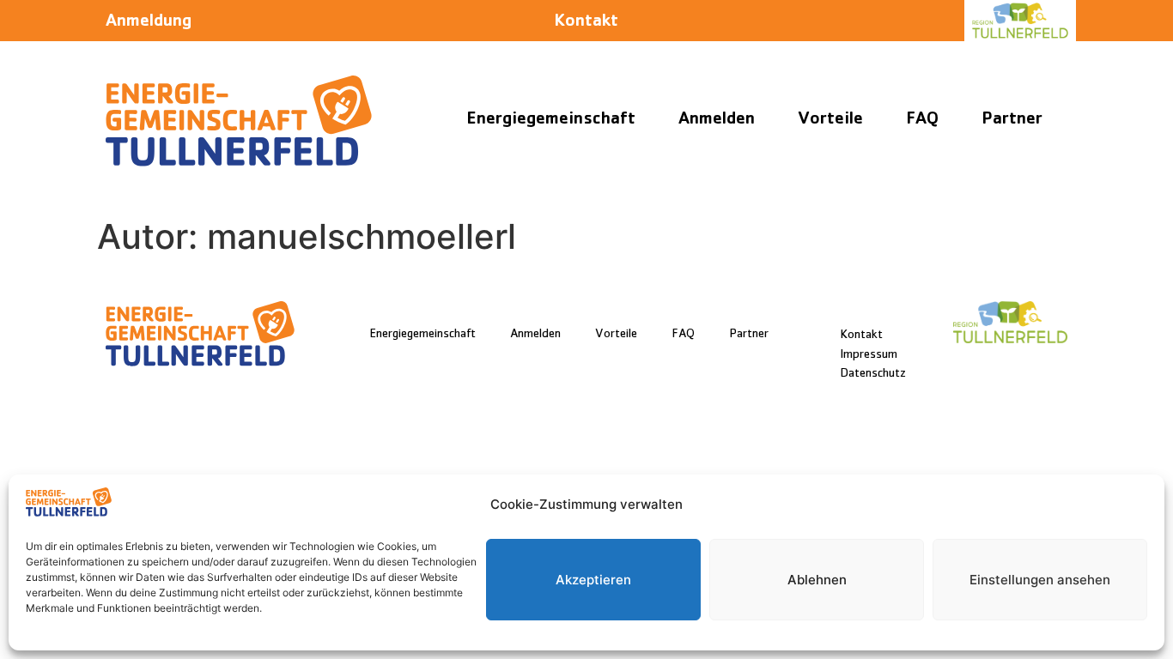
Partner (1012, 121)
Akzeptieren (593, 579)
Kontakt (586, 23)
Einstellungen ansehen (1039, 579)
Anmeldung (148, 23)
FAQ (922, 121)
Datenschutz (873, 374)
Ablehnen (817, 579)
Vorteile (830, 121)
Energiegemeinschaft (550, 121)
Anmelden (716, 121)
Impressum (868, 355)
